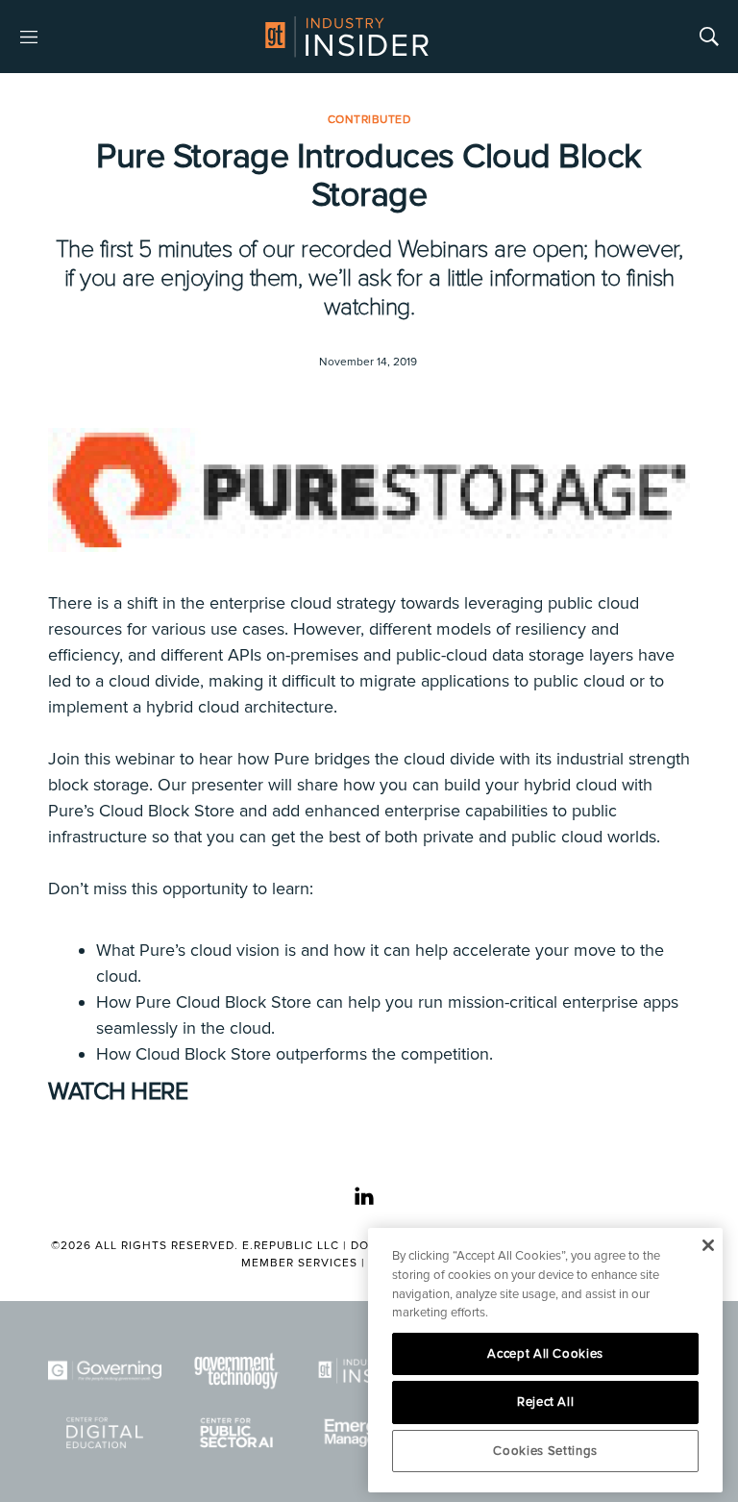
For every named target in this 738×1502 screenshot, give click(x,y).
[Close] (708, 1245)
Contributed (369, 120)
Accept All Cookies (545, 1354)
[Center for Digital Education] (104, 1433)
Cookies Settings (545, 1451)
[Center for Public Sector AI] (237, 1433)
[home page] (347, 36)
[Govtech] (237, 1370)
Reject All (546, 1402)
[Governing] (104, 1370)
